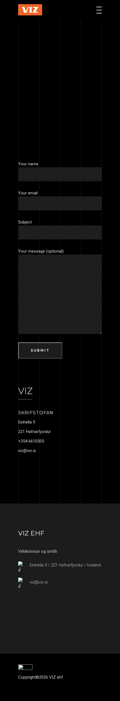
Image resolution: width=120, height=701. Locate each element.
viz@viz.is (27, 450)
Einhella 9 (26, 422)
